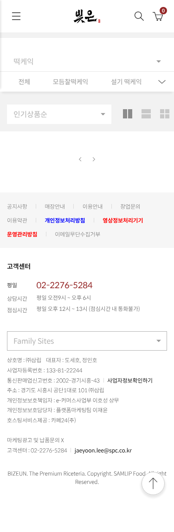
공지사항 (17, 206)
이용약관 (17, 220)
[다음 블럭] (94, 159)
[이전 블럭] (80, 159)
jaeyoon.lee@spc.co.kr (103, 450)
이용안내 (93, 206)
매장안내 (55, 206)
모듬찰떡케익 (70, 82)
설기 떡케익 (126, 82)
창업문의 (130, 206)
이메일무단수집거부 (77, 234)
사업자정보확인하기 (130, 380)
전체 (24, 82)
